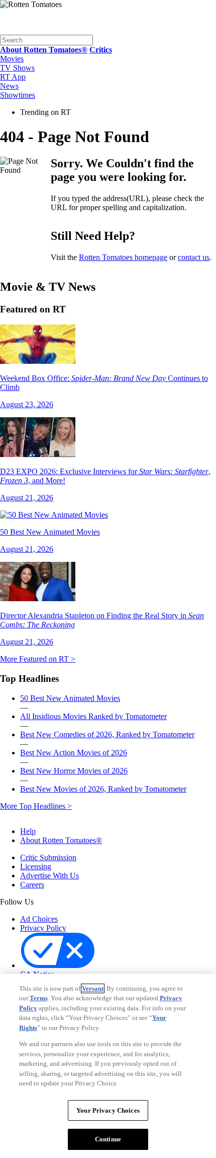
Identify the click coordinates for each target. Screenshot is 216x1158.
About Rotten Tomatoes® (61, 840)
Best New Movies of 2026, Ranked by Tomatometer (103, 789)
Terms (39, 998)
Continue (108, 1139)
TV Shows (17, 67)
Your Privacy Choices (140, 966)
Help (28, 831)
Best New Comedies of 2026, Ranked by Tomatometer (107, 734)
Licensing (35, 866)
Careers (32, 884)
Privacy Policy (43, 928)
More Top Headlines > (36, 806)
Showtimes (17, 95)
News (9, 86)
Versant (92, 988)
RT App (13, 77)
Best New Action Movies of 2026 (73, 752)
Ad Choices (39, 919)
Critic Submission (48, 857)
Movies (12, 58)
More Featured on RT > (37, 659)
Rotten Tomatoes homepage (123, 257)
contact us (193, 257)
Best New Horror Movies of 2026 (74, 770)
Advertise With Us (49, 875)
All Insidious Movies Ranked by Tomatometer (93, 716)
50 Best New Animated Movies (70, 698)
